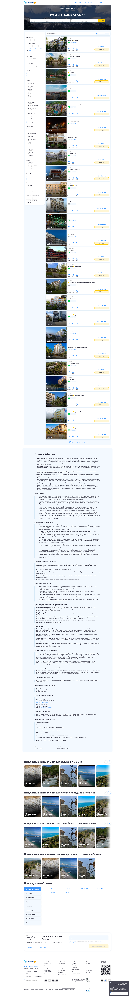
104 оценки (73, 333)
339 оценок (73, 187)
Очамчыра (100, 888)
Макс (45, 947)
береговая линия (31, 902)
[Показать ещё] (109, 761)
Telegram (39, 947)
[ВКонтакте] (49, 980)
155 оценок (73, 236)
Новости (60, 965)
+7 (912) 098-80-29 (88, 2)
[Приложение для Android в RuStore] (109, 980)
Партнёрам (89, 970)
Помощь (28, 976)
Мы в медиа (61, 970)
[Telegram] (45, 980)
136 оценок (73, 284)
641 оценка (73, 91)
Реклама (88, 972)
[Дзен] (56, 980)
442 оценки (73, 139)
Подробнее (106, 988)
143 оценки (73, 252)
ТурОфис (74, 967)
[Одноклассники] (53, 980)
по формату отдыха (31, 914)
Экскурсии (47, 968)
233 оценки (73, 204)
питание (28, 923)
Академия (88, 965)
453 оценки (73, 123)
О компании (61, 963)
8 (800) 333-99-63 (78, 2)
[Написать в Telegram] (94, 2)
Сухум (67, 892)
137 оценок (73, 268)
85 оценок (73, 414)
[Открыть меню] (106, 2)
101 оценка (73, 381)
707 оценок (73, 74)
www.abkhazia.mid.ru (42, 702)
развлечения (29, 910)
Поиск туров (47, 963)
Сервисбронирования (76, 964)
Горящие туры (48, 965)
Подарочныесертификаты (48, 971)
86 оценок (73, 397)
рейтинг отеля (30, 897)
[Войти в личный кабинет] (110, 2)
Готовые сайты (76, 973)
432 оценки (73, 155)
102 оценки (73, 349)
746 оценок (73, 58)
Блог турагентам (90, 968)
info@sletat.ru (29, 974)
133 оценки (73, 301)
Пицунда (52, 892)
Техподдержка (38, 976)
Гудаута (68, 888)
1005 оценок (73, 42)
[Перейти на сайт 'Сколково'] (88, 980)
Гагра (51, 888)
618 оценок (73, 107)
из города (29, 893)
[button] (36, 20)
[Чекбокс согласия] (70, 942)
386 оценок (73, 171)
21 (85, 442)
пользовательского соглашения (68, 988)
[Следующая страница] (87, 442)
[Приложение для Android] (105, 980)
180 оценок (73, 220)
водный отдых (30, 918)
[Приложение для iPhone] (102, 980)
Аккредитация (62, 974)
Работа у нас (61, 968)
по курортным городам (32, 889)
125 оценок (73, 317)
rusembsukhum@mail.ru (46, 707)
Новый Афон (85, 888)
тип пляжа (29, 906)
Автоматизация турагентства (76, 970)
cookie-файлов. (113, 991)
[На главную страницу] (31, 2)
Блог (45, 974)
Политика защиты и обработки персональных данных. (63, 989)
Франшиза (88, 963)
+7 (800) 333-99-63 (31, 947)
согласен (74, 941)
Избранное (101, 2)
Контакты (60, 972)
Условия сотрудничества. (46, 989)
